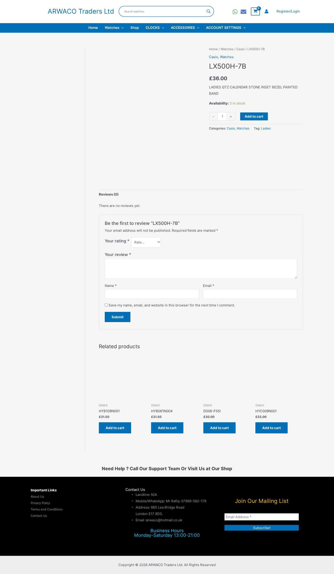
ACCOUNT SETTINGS (223, 27)
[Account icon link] (266, 11)
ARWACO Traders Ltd (81, 11)
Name (111, 285)
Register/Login (288, 11)
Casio (240, 49)
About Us (37, 496)
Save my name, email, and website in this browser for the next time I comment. (172, 305)
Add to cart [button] (115, 428)
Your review (118, 254)
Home (93, 27)
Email (208, 285)
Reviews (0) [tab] (109, 194)
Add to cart (254, 116)
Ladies (266, 128)
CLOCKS (153, 27)
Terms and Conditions (46, 509)
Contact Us (39, 515)
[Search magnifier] (208, 11)
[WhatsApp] (235, 12)
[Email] (243, 12)
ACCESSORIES (183, 27)
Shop (134, 27)
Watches (112, 27)
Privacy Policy (40, 503)
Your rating (117, 241)
